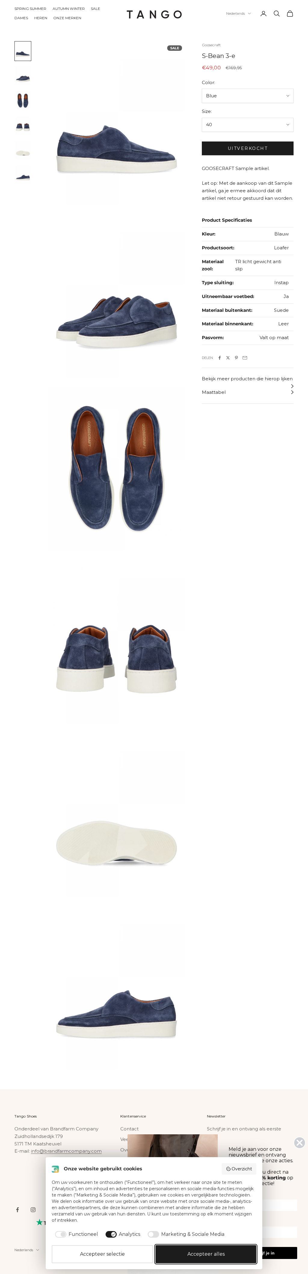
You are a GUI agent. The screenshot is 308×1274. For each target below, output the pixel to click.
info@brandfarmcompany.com (66, 1151)
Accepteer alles (206, 1254)
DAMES (21, 18)
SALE (95, 8)
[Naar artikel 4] (22, 125)
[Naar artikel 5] (22, 150)
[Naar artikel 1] (22, 51)
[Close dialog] (300, 1143)
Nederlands (235, 13)
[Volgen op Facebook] (17, 1210)
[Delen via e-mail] (244, 357)
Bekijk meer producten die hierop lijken (247, 379)
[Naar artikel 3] (22, 101)
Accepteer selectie (102, 1254)
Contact (129, 1129)
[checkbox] (75, 1234)
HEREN (41, 18)
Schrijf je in (263, 1253)
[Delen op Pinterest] (236, 357)
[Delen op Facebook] (219, 357)
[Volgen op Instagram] (33, 1210)
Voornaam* (240, 1195)
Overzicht (242, 1169)
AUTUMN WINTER (69, 8)
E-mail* (236, 1222)
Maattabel (214, 392)
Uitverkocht (248, 148)
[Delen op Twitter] (228, 357)
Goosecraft (211, 45)
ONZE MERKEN (67, 18)
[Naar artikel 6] (22, 174)
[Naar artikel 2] (22, 76)
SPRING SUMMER (30, 8)
